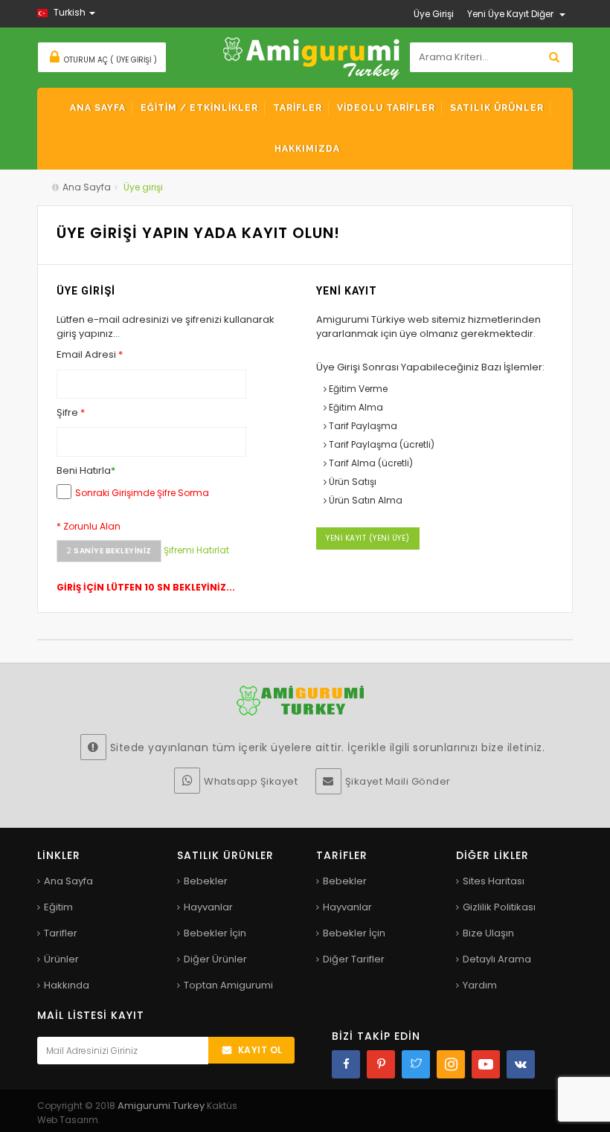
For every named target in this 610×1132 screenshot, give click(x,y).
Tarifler (60, 933)
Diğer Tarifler (354, 959)
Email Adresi (90, 354)
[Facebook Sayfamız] (346, 1064)
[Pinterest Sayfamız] (381, 1064)
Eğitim (58, 907)
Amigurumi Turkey (162, 1106)
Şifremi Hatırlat (196, 550)
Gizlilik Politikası (499, 907)
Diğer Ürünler (215, 959)
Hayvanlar (208, 907)
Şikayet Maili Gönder (398, 781)
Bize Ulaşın (488, 933)
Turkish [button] (69, 12)
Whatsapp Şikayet (251, 781)
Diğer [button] (543, 13)
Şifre (71, 412)
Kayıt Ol (260, 1049)
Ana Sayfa (86, 187)
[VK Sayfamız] (521, 1064)
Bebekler (206, 881)
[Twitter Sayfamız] (416, 1064)
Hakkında (66, 985)
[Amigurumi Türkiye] (311, 57)
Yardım (480, 985)
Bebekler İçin (215, 933)
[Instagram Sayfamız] (451, 1064)
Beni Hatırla (86, 470)
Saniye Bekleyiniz (109, 550)
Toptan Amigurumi (228, 985)
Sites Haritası (493, 881)
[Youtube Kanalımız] (486, 1064)
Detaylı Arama (497, 959)
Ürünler (61, 959)
